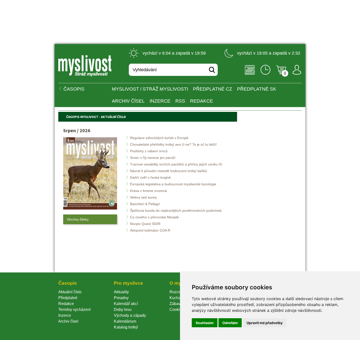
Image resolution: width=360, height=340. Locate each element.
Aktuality (121, 292)
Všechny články (78, 219)
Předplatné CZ (212, 89)
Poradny (121, 298)
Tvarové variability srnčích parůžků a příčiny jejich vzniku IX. (176, 164)
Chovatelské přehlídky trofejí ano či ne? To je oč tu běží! (173, 144)
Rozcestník (179, 292)
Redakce (201, 101)
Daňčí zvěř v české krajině (150, 177)
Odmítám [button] (230, 323)
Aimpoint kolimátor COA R (150, 230)
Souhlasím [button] (205, 323)
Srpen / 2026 (76, 130)
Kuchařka (177, 298)
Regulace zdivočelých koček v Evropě (159, 138)
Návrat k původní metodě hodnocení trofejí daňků (168, 171)
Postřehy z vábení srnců (149, 151)
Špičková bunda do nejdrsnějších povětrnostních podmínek (176, 210)
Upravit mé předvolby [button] (265, 323)
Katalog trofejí (126, 327)
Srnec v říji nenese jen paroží (152, 158)
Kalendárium (125, 321)
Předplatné (67, 298)
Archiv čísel (128, 101)
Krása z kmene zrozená (148, 191)
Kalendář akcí (126, 304)
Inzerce (64, 315)
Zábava (176, 304)
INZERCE (160, 101)
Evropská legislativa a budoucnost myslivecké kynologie (173, 184)
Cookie (176, 309)
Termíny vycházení (74, 309)
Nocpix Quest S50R (145, 224)
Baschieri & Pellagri (145, 204)
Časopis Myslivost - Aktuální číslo (96, 117)
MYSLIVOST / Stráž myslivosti (150, 89)
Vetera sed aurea (143, 197)
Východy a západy (130, 315)
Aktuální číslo (70, 292)
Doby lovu (123, 309)
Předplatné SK (256, 89)
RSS (180, 101)
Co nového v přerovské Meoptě (154, 217)
